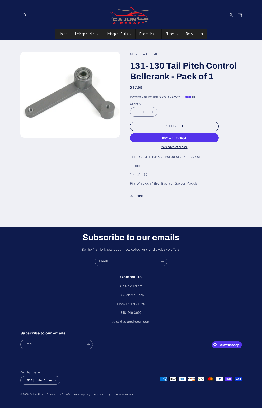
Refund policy (82, 394)
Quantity (135, 104)
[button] (24, 15)
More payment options (174, 147)
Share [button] (139, 196)
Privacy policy (102, 394)
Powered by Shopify (58, 394)
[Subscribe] (162, 261)
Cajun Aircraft (38, 394)
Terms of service (124, 394)
